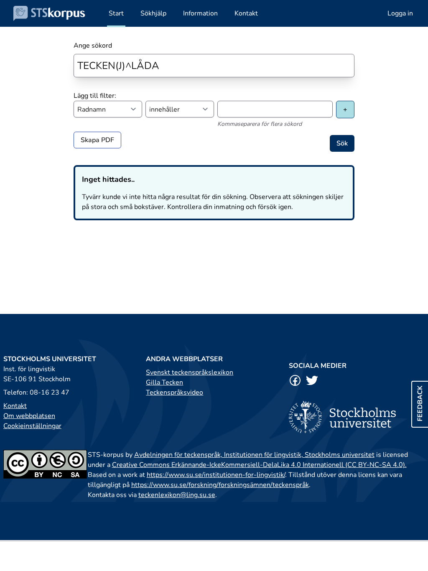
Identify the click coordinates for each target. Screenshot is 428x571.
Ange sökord (93, 45)
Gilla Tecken (164, 382)
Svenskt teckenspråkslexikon (189, 372)
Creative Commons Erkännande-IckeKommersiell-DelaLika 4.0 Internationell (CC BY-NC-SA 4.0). (259, 464)
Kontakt (15, 405)
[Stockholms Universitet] (357, 417)
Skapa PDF (97, 140)
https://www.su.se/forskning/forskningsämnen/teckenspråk (220, 484)
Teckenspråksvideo (174, 392)
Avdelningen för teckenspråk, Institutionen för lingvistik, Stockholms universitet (254, 454)
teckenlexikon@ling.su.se (176, 495)
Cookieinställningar (32, 426)
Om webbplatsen (29, 416)
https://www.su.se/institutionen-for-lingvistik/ (216, 474)
